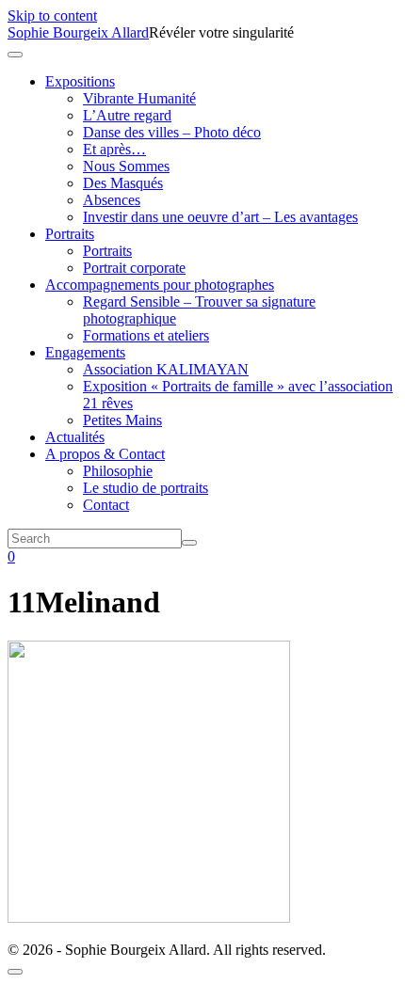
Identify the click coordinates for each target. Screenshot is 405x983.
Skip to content (52, 16)
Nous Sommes (126, 166)
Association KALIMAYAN (166, 369)
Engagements (85, 352)
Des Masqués (123, 183)
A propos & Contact (105, 454)
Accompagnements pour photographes (159, 285)
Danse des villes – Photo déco (172, 132)
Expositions (80, 81)
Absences (111, 200)
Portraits (69, 234)
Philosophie (118, 471)
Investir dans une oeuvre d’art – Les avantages (220, 217)
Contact (106, 505)
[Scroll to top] (15, 972)
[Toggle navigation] (15, 54)
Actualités (75, 437)
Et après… (114, 149)
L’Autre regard (127, 115)
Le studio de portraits (145, 488)
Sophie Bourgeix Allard (78, 32)
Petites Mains (122, 420)
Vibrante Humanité (139, 98)
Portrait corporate (134, 268)
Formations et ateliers (146, 335)
